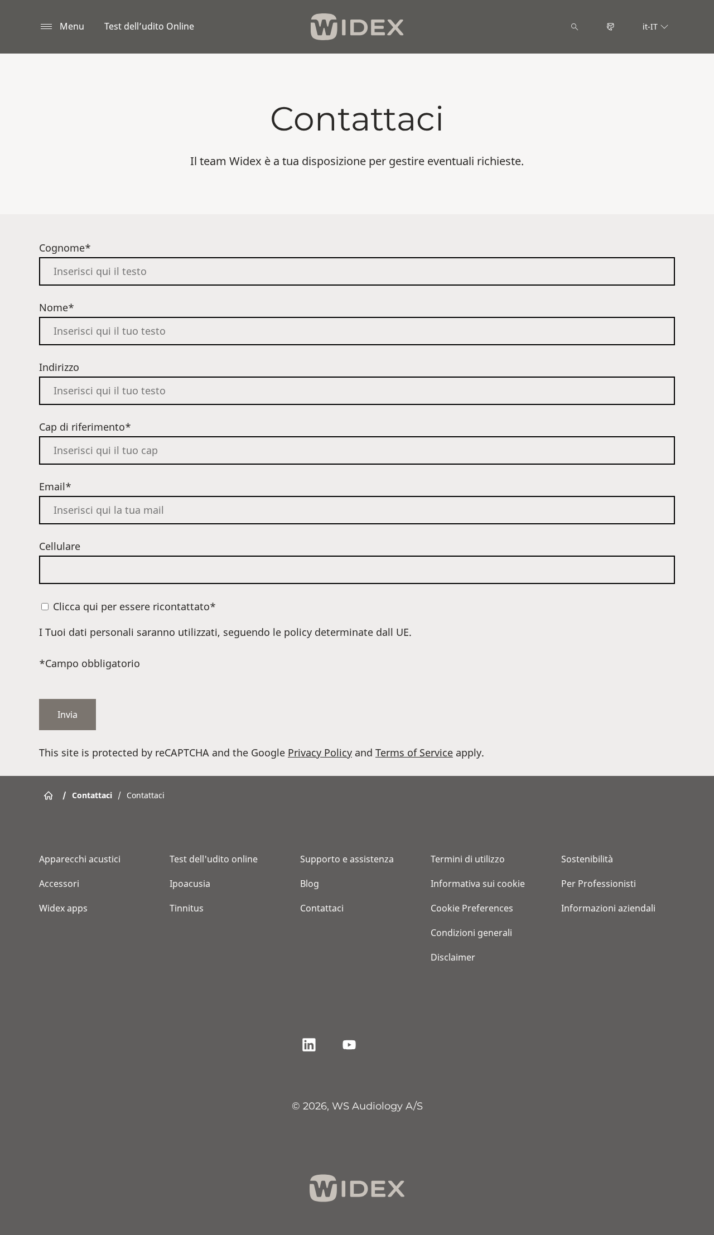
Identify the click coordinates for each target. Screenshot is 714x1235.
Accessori (59, 883)
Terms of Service (414, 752)
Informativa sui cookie (478, 883)
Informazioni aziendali (608, 908)
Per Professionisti (598, 883)
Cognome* (65, 247)
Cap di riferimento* (85, 426)
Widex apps (63, 908)
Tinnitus (187, 908)
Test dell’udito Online (149, 26)
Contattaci (322, 908)
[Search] (574, 27)
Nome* (56, 307)
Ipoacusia (190, 883)
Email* (55, 486)
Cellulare (59, 546)
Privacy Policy (320, 752)
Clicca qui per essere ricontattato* (134, 606)
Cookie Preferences (472, 908)
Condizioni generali (471, 933)
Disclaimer (453, 957)
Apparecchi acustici (79, 859)
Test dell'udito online (214, 859)
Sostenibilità (587, 859)
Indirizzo (59, 367)
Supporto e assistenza (347, 859)
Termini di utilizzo (468, 859)
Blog (309, 883)
